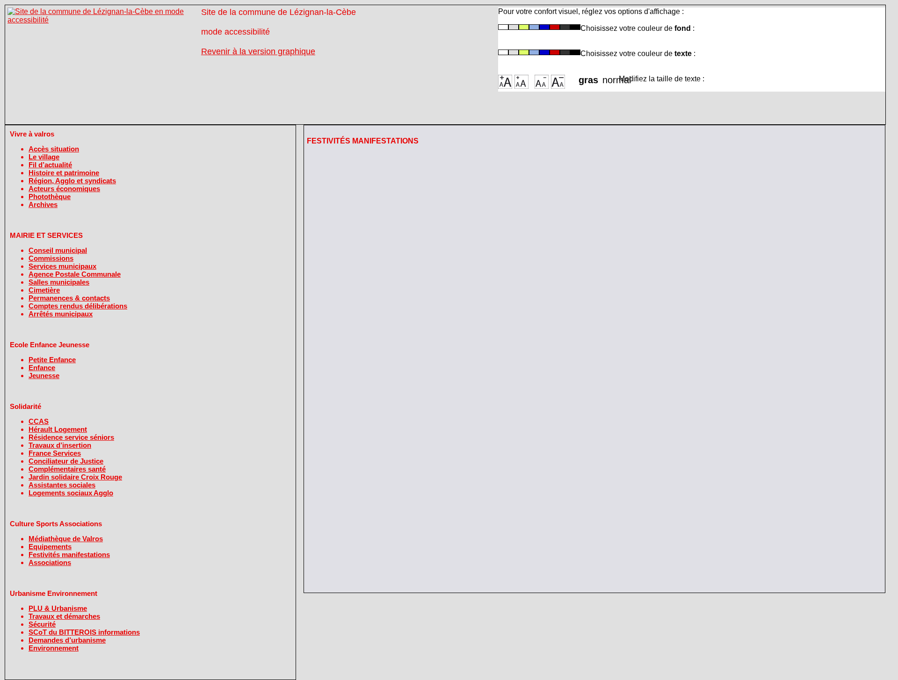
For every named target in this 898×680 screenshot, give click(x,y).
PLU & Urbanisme (58, 608)
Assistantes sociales (62, 485)
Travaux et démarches (64, 616)
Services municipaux (62, 266)
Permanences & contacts (69, 298)
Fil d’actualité (50, 165)
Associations (50, 562)
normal (610, 77)
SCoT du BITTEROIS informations (84, 632)
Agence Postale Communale (75, 274)
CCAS (39, 421)
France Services (55, 453)
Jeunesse (44, 375)
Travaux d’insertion (60, 445)
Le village (44, 157)
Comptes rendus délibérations (78, 306)
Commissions (51, 258)
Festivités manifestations (69, 554)
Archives (43, 204)
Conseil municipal (58, 250)
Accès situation (54, 149)
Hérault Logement (58, 429)
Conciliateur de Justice (66, 461)
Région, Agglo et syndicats (72, 181)
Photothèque (50, 196)
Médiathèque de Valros (66, 539)
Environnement (54, 648)
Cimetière (44, 290)
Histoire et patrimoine (64, 173)
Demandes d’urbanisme (67, 640)
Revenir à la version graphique (258, 51)
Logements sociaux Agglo (71, 493)
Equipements (50, 547)
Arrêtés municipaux (61, 314)
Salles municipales (59, 282)
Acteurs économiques (64, 189)
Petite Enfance (52, 360)
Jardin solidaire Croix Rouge (75, 477)
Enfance (42, 368)
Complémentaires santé (67, 469)
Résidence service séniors (71, 437)
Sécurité (42, 624)
